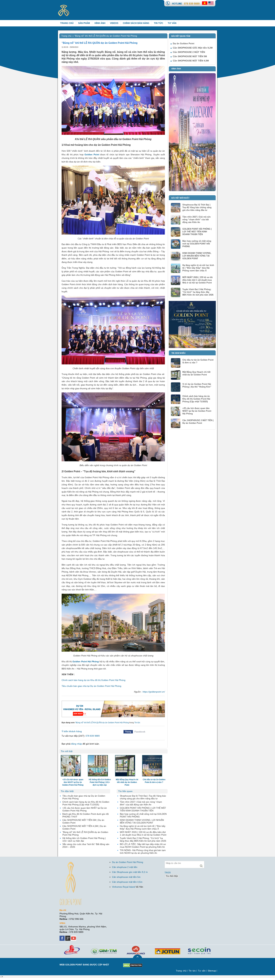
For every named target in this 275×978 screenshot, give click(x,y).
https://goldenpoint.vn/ (154, 691)
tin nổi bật (172, 876)
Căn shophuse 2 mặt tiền (124, 867)
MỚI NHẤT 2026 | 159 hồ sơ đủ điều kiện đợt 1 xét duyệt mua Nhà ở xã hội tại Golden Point (197, 280)
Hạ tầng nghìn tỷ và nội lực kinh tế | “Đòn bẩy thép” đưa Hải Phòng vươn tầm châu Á (198, 268)
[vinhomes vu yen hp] (113, 709)
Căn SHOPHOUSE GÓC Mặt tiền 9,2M (193, 47)
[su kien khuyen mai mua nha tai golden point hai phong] (192, 302)
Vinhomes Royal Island (123, 887)
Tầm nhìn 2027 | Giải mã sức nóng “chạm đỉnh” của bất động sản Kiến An (196, 219)
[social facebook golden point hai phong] (62, 937)
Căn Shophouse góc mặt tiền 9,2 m (130, 872)
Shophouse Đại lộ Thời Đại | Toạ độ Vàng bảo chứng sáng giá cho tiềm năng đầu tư (197, 207)
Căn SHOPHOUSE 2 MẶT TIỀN (189, 52)
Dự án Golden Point (183, 43)
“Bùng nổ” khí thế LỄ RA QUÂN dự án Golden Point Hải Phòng (102, 722)
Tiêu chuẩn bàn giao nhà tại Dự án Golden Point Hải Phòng (91, 686)
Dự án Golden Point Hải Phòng (127, 862)
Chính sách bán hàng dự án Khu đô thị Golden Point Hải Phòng (93, 680)
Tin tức (158, 23)
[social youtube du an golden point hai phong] (74, 937)
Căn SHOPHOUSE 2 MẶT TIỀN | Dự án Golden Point (198, 421)
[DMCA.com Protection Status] (132, 964)
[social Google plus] (68, 937)
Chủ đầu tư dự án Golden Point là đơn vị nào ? (197, 361)
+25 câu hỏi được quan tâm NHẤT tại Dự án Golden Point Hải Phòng (196, 411)
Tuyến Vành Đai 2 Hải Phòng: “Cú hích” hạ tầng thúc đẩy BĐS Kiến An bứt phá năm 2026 (197, 292)
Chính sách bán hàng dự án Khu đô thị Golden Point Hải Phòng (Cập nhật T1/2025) (196, 399)
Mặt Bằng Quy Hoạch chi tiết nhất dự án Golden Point (196, 373)
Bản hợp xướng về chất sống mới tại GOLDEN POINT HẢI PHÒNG (196, 244)
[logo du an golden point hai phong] (68, 6)
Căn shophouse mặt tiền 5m (126, 877)
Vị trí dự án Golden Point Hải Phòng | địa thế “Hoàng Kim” (196, 385)
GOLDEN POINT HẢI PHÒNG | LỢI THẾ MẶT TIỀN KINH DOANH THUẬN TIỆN (197, 232)
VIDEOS (114, 23)
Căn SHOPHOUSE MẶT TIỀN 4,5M (191, 60)
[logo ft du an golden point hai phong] (73, 863)
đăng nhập (76, 743)
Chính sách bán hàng (136, 23)
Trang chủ (67, 23)
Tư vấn (172, 23)
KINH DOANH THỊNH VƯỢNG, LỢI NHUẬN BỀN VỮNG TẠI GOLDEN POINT (196, 256)
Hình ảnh (100, 23)
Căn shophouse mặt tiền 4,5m (127, 882)
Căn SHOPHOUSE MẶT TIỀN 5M (190, 56)
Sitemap (212, 970)
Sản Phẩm (84, 23)
